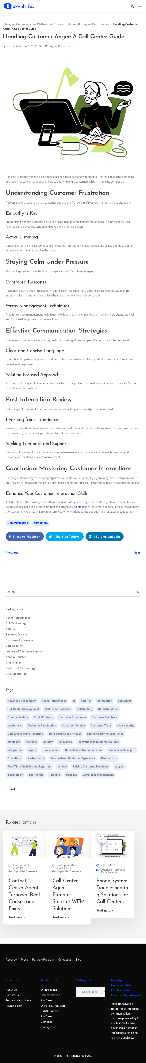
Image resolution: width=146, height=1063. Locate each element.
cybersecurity (125, 725)
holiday (48, 741)
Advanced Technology (22, 700)
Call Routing (84, 709)
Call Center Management (23, 709)
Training (54, 774)
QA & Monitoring (16, 673)
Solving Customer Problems (91, 766)
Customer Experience (19, 640)
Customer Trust (101, 725)
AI (73, 700)
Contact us (80, 506)
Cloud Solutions (108, 709)
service (62, 766)
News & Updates (16, 657)
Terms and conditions (19, 1000)
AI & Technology (16, 623)
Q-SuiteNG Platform (53, 1005)
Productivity (109, 758)
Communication (18, 522)
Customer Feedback (104, 717)
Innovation (65, 741)
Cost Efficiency (43, 717)
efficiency (14, 741)
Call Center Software (58, 709)
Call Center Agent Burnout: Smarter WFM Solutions (68, 895)
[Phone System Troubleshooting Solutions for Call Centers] (113, 845)
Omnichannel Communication (83, 750)
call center (124, 700)
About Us (11, 959)
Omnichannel (14, 662)
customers (41, 522)
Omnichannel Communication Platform (50, 995)
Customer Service (73, 725)
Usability (71, 774)
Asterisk (11, 629)
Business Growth (16, 634)
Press (24, 959)
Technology (15, 774)
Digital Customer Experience (105, 733)
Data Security (14, 645)
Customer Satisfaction (41, 725)
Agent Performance (62, 46)
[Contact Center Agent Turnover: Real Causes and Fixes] (25, 845)
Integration (15, 750)
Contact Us (64, 959)
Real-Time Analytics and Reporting (30, 766)
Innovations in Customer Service (98, 741)
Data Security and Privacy (65, 733)
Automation (104, 700)
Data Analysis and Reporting (25, 733)
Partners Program (43, 959)
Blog (78, 959)
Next (137, 552)
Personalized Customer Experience (72, 758)
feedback (31, 741)
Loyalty (32, 750)
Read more (15, 917)
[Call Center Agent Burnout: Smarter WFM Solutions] (69, 845)
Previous (12, 552)
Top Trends (36, 774)
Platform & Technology (20, 668)
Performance (36, 758)
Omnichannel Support (122, 750)
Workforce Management (98, 774)
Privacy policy (14, 1005)
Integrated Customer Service (24, 651)
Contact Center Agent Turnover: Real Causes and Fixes (24, 895)
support (119, 766)
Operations (15, 758)
